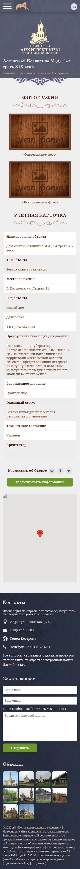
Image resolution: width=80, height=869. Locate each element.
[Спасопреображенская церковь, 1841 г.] (26, 795)
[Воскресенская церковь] (43, 778)
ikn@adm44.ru (14, 664)
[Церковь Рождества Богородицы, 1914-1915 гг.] (59, 795)
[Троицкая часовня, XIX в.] (43, 795)
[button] (40, 534)
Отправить (20, 748)
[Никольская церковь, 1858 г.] (10, 795)
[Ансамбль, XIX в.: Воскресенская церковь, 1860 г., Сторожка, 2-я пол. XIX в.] (26, 778)
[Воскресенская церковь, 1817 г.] (26, 811)
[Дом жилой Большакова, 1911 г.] (59, 778)
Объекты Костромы (52, 73)
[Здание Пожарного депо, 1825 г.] (10, 778)
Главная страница (17, 73)
